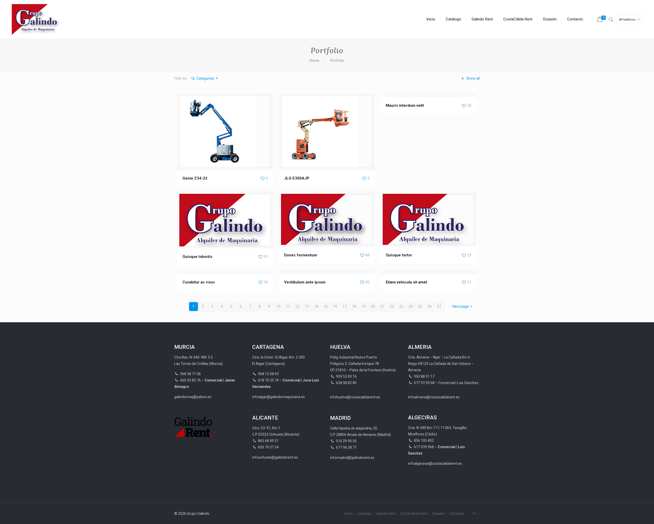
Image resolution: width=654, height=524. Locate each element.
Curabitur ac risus (198, 282)
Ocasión (438, 513)
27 (439, 306)
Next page (460, 306)
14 (316, 306)
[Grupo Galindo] (37, 19)
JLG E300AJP (296, 178)
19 (363, 306)
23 (401, 306)
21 (382, 306)
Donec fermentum (300, 255)
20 (373, 306)
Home (314, 60)
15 (326, 306)
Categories (205, 78)
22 (392, 306)
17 (345, 306)
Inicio (349, 513)
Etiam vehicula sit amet (406, 282)
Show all (472, 78)
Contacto (456, 513)
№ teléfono (627, 19)
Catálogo (364, 513)
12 (297, 306)
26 (430, 306)
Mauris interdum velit (405, 105)
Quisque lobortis (197, 256)
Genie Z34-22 (194, 178)
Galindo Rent (386, 513)
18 (354, 306)
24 (411, 306)
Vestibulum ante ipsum (304, 282)
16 (335, 306)
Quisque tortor (399, 255)
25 (420, 306)
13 (307, 306)
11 (288, 306)
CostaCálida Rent (414, 513)
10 (278, 306)
